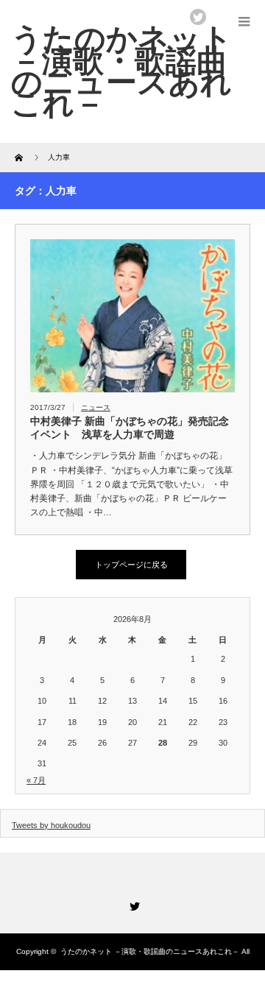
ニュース (95, 407)
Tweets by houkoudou (51, 825)
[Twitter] (132, 904)
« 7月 (36, 780)
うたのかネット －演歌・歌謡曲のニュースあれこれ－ (149, 951)
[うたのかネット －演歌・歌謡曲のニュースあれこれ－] (122, 71)
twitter (198, 17)
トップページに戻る (131, 564)
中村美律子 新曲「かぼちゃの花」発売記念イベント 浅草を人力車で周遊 (129, 427)
